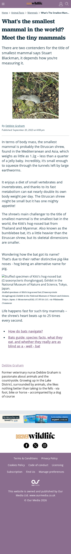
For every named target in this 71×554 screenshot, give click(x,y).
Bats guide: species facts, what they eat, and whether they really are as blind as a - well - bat (35, 341)
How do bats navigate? (25, 331)
